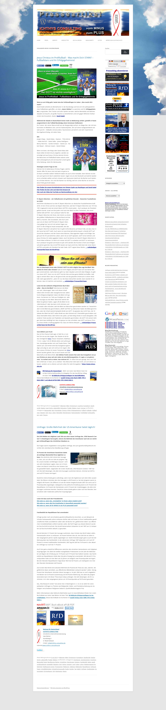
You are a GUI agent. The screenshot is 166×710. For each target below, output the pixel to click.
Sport (78, 408)
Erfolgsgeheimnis (76, 410)
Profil (46, 40)
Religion (74, 408)
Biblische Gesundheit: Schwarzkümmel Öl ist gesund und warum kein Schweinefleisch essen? (117, 224)
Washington (58, 671)
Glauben (42, 413)
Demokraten (70, 662)
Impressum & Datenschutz (114, 40)
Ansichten (93, 660)
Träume (45, 415)
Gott (47, 413)
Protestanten (59, 667)
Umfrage (83, 669)
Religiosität (79, 667)
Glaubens (56, 664)
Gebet (89, 662)
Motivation (63, 408)
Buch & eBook (77, 40)
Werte (64, 671)
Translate (123, 66)
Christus (64, 410)
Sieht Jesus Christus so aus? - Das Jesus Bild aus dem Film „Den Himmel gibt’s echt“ (116, 295)
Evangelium (86, 406)
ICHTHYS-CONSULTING (50, 631)
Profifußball (84, 413)
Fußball (83, 410)
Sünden (71, 669)
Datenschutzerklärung (43, 688)
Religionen (66, 667)
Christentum (73, 406)
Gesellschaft (87, 657)
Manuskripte (90, 40)
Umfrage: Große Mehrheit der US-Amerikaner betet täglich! (66, 427)
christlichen (63, 662)
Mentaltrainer (67, 413)
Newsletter (65, 40)
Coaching (80, 406)
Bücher (57, 662)
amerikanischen (85, 660)
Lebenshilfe (56, 408)
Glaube (43, 408)
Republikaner (86, 667)
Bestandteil (40, 662)
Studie (67, 669)
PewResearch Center (48, 667)
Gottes (64, 664)
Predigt (69, 408)
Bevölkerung (51, 662)
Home (38, 40)
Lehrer (82, 664)
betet (45, 662)
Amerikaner (77, 660)
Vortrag (83, 408)
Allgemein (63, 406)
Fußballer (89, 410)
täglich (79, 669)
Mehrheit (39, 667)
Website (54, 40)
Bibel (67, 406)
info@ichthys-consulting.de (56, 643)
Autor (100, 40)
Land (73, 664)
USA (54, 671)
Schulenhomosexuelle (58, 669)
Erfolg (69, 410)
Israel (47, 408)
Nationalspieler (75, 413)
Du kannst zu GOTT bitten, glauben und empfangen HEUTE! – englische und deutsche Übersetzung (117, 277)
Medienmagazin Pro (90, 664)
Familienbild (83, 662)
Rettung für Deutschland (51, 629)
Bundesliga (58, 410)
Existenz (77, 662)
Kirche (51, 408)
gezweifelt (50, 664)
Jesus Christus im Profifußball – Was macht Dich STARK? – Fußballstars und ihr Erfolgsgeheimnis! (65, 58)
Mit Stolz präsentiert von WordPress (60, 688)
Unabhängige (90, 669)
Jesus (50, 413)
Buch (53, 410)
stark (41, 415)
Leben (54, 413)
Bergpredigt (47, 410)
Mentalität (59, 413)
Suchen (107, 48)
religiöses (72, 667)
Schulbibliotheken (46, 669)
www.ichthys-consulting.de (51, 645)
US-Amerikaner (47, 671)
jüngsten (69, 664)
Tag (75, 669)
